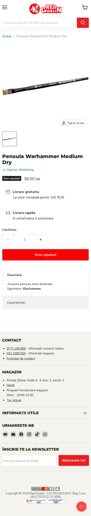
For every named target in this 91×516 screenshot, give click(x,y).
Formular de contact (21, 358)
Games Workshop (20, 170)
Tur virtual (14, 400)
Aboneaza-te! (73, 460)
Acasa (6, 36)
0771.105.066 (16, 348)
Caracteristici (16, 303)
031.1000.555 (16, 353)
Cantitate (9, 230)
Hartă (10, 385)
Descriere (14, 275)
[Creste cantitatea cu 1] (40, 239)
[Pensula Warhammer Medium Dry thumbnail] (9, 139)
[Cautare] (83, 23)
